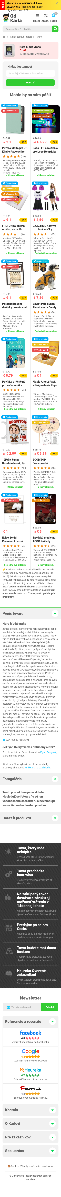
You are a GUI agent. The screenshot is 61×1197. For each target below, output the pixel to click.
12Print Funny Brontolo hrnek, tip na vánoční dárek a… (15, 463)
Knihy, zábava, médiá (21, 36)
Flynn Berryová (48, 752)
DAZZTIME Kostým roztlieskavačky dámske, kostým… (44, 229)
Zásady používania (30, 1166)
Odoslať (30, 82)
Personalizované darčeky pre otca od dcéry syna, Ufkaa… (14, 307)
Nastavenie (48, 1166)
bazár (29, 1175)
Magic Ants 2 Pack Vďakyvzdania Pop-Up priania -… (45, 385)
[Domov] (4, 36)
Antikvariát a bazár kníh (37, 767)
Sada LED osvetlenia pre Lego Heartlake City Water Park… (45, 151)
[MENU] (36, 15)
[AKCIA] (45, 15)
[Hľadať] (55, 29)
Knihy (39, 36)
